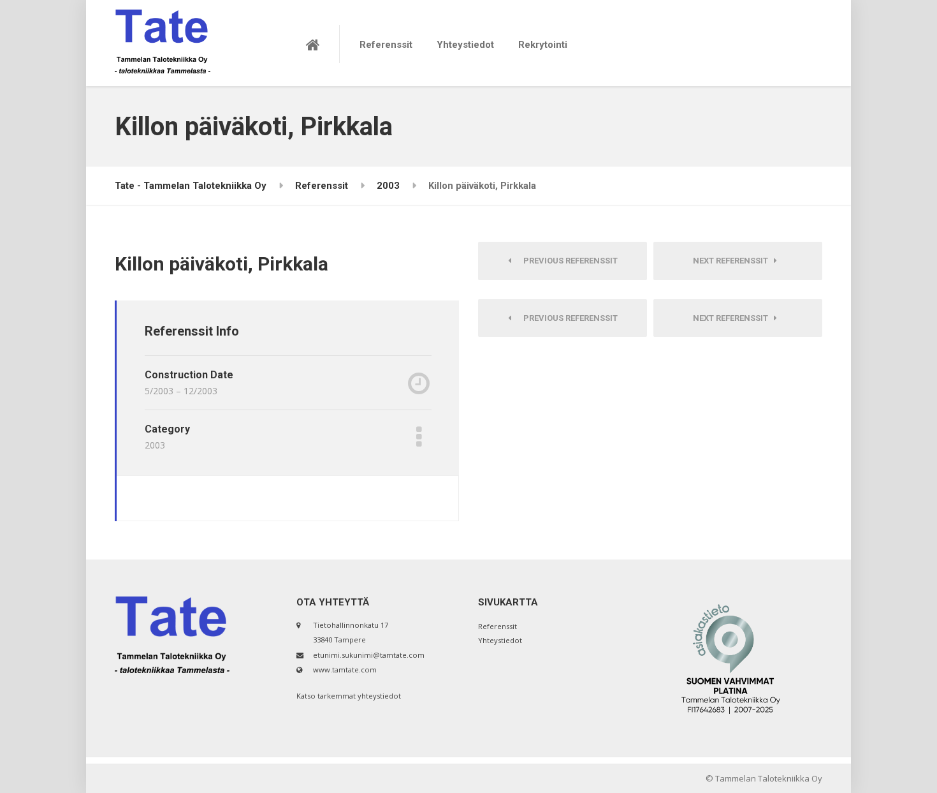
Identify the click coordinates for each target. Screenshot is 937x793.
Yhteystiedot (465, 44)
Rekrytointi (542, 44)
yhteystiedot (379, 695)
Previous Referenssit (568, 260)
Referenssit (386, 44)
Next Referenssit (733, 260)
